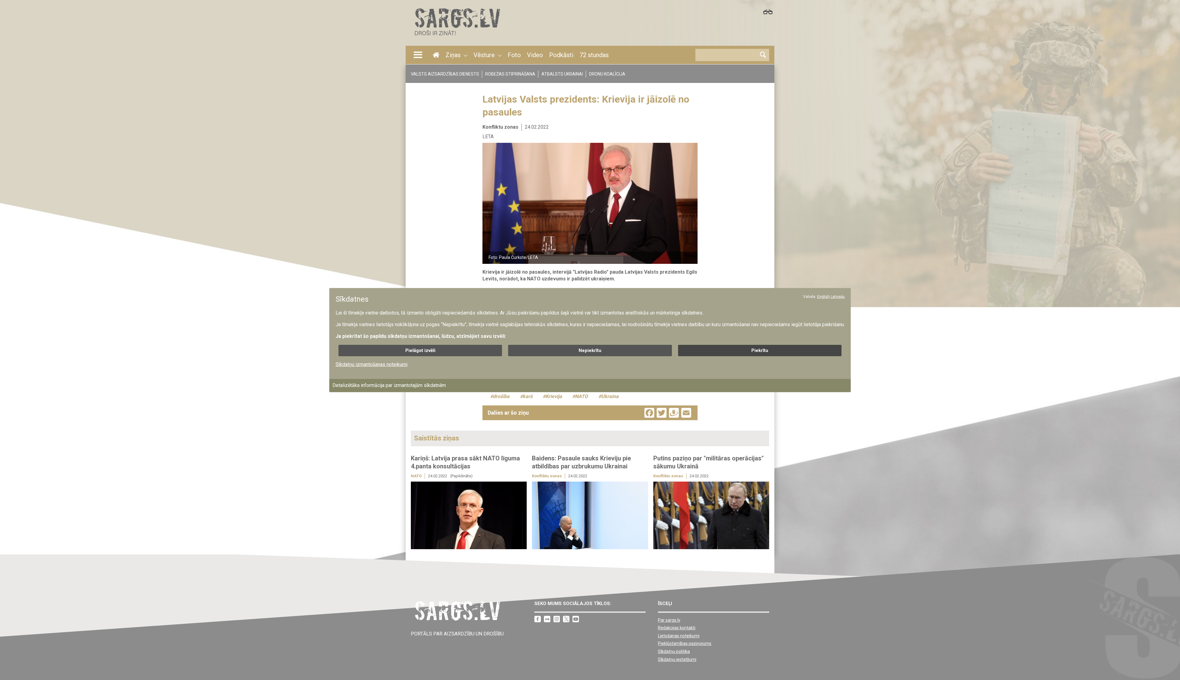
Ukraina (610, 396)
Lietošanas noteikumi (678, 635)
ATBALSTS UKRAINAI (562, 74)
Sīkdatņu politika (674, 651)
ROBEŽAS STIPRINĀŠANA (510, 74)
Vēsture (484, 55)
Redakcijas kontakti (676, 627)
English (823, 297)
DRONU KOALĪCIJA (607, 74)
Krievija (553, 396)
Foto (514, 55)
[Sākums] (457, 37)
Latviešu (838, 297)
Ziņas (453, 55)
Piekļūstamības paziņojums (684, 643)
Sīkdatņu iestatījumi (677, 659)
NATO (581, 396)
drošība (501, 396)
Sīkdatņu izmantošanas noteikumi (371, 364)
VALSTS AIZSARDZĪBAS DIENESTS (445, 74)
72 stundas (594, 55)
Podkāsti (561, 55)
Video (535, 55)
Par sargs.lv (669, 620)
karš (528, 396)
